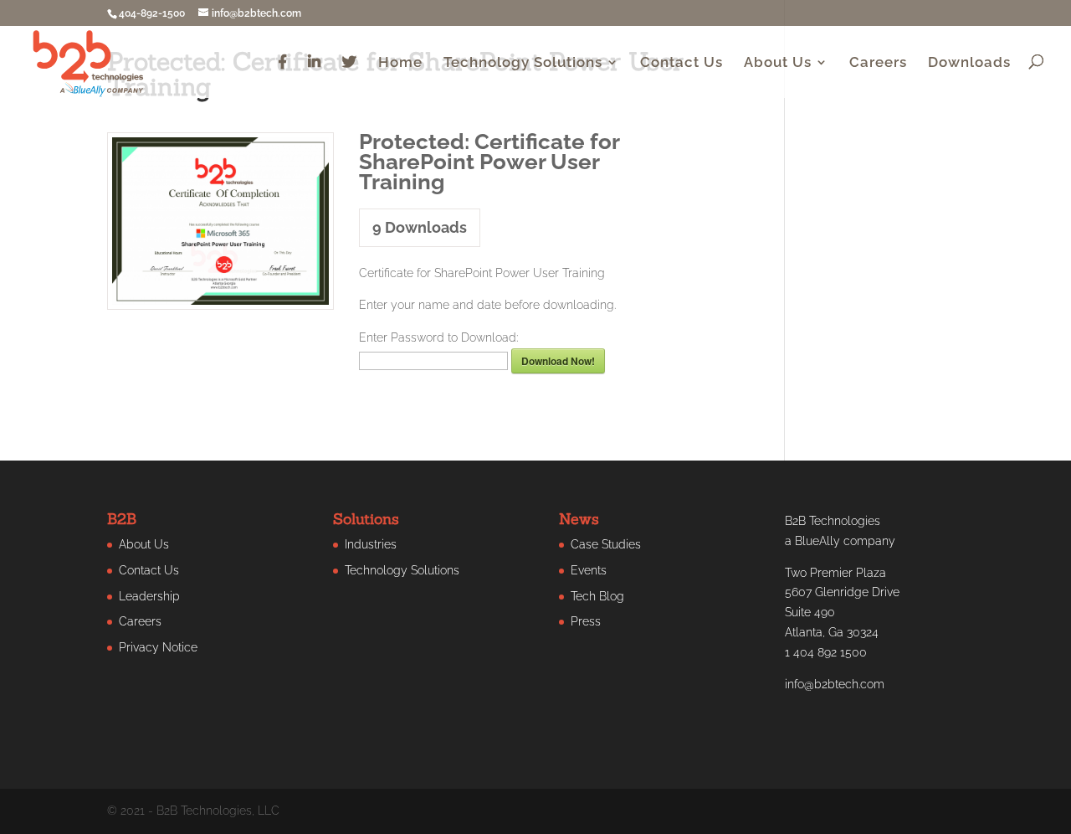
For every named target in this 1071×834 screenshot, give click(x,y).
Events (589, 570)
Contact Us (681, 63)
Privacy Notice (158, 647)
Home (400, 63)
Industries (371, 544)
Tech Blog (597, 596)
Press (586, 621)
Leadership (149, 596)
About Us (778, 63)
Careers (878, 63)
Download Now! (558, 360)
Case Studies (606, 544)
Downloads (969, 63)
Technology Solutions (522, 63)
